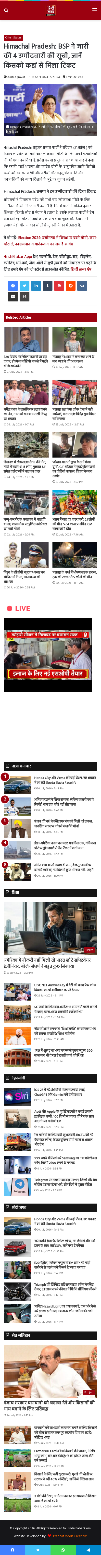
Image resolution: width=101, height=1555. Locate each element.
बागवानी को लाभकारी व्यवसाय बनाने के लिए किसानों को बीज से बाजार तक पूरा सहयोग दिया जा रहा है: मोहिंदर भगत (65, 1432)
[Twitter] (24, 286)
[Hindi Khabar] (50, 10)
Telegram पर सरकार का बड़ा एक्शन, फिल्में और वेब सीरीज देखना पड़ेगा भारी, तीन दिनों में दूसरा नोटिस (65, 1182)
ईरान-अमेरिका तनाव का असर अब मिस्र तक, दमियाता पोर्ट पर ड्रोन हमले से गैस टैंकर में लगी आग (65, 846)
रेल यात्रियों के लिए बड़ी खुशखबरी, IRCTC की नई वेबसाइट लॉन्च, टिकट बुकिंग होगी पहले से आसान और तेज (63, 1139)
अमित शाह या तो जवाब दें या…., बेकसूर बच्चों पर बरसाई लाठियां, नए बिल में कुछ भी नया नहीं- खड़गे (63, 867)
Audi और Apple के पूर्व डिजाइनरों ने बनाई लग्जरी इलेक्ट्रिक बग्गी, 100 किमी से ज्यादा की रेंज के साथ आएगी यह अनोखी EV (64, 1116)
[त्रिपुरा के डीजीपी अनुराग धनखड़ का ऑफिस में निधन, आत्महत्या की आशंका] (26, 555)
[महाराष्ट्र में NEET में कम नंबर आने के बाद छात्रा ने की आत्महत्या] (74, 339)
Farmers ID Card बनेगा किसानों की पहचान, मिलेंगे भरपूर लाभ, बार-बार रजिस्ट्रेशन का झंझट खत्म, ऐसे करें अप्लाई (64, 1456)
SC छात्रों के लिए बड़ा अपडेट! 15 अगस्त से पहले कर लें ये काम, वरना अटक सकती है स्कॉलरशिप (65, 1009)
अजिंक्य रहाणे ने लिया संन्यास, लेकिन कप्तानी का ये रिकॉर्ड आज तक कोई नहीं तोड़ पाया (64, 802)
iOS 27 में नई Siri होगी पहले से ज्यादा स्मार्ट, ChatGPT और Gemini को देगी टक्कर (59, 1092)
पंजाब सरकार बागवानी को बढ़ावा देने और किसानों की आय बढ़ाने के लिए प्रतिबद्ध (49, 1406)
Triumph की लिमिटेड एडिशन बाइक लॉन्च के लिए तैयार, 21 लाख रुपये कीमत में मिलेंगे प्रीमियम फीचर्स (65, 1287)
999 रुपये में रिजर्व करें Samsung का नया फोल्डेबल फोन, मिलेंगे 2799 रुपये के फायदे (65, 1161)
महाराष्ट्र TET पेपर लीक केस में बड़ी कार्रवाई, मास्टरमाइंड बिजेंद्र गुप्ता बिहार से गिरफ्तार (74, 414)
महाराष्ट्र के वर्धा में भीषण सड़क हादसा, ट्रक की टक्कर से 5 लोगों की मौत (74, 575)
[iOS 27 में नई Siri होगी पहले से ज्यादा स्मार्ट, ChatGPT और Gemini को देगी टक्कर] (17, 1097)
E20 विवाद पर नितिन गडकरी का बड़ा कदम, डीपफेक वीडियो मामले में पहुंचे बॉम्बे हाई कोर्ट (26, 361)
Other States (13, 37)
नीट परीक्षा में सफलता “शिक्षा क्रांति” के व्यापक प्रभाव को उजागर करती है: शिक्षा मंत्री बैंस (65, 1031)
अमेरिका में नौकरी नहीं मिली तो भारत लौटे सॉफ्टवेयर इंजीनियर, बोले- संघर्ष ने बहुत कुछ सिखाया (47, 963)
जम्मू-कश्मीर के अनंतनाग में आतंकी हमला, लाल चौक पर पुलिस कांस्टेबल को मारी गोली (25, 524)
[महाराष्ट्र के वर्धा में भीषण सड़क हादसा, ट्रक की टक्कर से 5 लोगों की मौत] (74, 555)
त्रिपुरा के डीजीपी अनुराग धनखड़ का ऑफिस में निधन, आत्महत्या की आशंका (24, 577)
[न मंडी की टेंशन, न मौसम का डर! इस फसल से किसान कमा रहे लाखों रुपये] (17, 1503)
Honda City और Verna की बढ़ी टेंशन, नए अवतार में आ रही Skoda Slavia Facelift (65, 780)
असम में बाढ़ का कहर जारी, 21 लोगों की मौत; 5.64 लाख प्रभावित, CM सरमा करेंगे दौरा (73, 524)
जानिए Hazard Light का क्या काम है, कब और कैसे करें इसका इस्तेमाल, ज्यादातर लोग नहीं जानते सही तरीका (65, 1311)
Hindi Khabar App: (18, 257)
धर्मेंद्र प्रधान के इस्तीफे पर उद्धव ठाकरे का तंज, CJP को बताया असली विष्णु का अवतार (25, 414)
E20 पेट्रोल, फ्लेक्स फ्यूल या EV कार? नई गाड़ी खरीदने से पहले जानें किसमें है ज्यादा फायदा (62, 1265)
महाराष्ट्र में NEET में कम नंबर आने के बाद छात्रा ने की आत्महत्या (73, 359)
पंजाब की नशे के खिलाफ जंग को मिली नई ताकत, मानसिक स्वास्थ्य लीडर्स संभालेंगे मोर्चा (63, 824)
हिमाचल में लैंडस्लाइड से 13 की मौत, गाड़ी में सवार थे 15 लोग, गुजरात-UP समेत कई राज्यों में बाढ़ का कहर (25, 467)
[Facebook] (13, 286)
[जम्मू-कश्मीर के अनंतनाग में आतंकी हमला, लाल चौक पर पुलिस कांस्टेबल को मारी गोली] (26, 502)
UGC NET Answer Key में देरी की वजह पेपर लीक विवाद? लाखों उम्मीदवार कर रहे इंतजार (65, 988)
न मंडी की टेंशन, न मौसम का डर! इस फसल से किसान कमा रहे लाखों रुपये (65, 1498)
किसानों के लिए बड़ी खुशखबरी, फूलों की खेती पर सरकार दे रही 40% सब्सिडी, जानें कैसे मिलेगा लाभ (64, 1477)
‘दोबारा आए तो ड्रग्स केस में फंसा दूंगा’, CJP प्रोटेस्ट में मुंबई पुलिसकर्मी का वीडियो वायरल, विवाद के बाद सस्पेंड (73, 469)
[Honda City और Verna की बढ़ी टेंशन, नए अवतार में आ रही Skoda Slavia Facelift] (17, 785)
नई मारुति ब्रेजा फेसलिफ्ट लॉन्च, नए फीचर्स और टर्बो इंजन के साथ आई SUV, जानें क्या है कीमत (64, 1243)
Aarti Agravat (16, 77)
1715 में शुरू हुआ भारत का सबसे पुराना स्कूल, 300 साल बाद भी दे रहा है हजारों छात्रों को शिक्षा (63, 1053)
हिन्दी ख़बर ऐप (80, 270)
